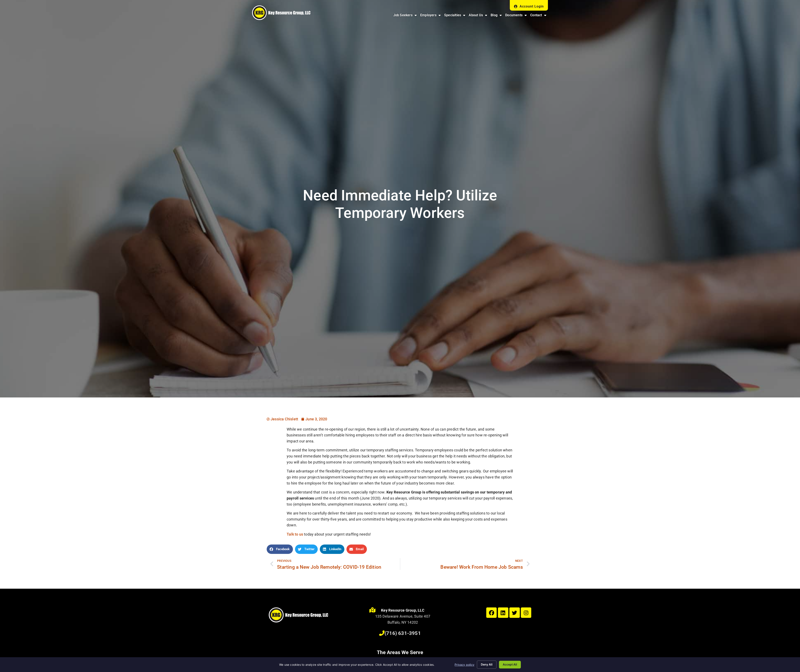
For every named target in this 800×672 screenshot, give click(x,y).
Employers (431, 16)
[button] (280, 549)
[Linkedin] (503, 612)
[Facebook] (491, 612)
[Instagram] (526, 612)
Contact (539, 16)
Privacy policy (464, 664)
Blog (497, 16)
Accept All (510, 664)
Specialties (455, 16)
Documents (516, 16)
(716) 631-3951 (403, 633)
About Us (479, 16)
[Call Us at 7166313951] (382, 633)
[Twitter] (514, 612)
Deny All (486, 664)
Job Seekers (405, 16)
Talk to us (295, 534)
